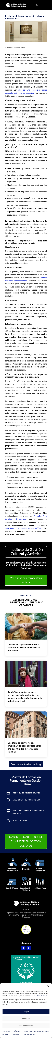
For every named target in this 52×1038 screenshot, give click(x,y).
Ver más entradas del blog (26, 764)
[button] (48, 986)
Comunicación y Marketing (26, 889)
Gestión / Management (40, 870)
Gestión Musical (12, 888)
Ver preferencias (26, 1025)
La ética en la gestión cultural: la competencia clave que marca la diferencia (24, 648)
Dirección (26, 869)
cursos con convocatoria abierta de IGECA (23, 528)
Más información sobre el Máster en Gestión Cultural (26, 841)
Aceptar (26, 1011)
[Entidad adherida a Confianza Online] (26, 929)
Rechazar (26, 1018)
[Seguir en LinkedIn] (29, 948)
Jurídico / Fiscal (40, 888)
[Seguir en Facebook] (23, 948)
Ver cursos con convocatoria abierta (26, 580)
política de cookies (42, 996)
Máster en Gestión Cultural (12, 870)
